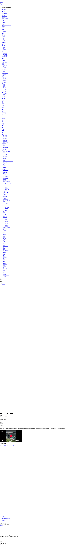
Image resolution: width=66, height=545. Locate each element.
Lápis (2, 150)
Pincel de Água (4, 31)
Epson (4, 256)
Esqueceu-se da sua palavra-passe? (4, 540)
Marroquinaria (5, 53)
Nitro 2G (4, 85)
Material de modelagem (4, 19)
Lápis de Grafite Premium (6, 181)
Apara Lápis (3, 59)
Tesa (3, 243)
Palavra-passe (2, 539)
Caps (4, 211)
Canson (3, 100)
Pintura (4, 145)
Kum (4, 270)
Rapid (2, 110)
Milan (4, 245)
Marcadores (3, 169)
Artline (3, 104)
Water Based (4, 87)
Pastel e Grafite (4, 10)
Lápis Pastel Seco (5, 157)
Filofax (3, 130)
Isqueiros (6, 187)
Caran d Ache (3, 97)
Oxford (3, 126)
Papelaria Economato (4, 191)
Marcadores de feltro (4, 72)
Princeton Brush (4, 112)
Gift (2, 51)
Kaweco (3, 125)
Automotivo (4, 79)
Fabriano (3, 127)
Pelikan (4, 247)
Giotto (2, 109)
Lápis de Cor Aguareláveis (6, 151)
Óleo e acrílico (3, 11)
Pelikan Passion (5, 269)
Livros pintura (3, 12)
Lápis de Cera (3, 36)
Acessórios (3, 18)
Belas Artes (4, 78)
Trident (3, 105)
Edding (4, 258)
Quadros (3, 64)
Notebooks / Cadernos (6, 50)
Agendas (4, 137)
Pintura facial (3, 22)
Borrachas (3, 63)
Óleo (2, 23)
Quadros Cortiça (5, 66)
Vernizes (3, 27)
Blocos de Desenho (4, 13)
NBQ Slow (4, 88)
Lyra (2, 116)
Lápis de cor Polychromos (5, 34)
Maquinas (3, 61)
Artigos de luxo (5, 54)
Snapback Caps (5, 93)
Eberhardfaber (3, 131)
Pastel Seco (3, 30)
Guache (3, 29)
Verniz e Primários (5, 77)
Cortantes (3, 58)
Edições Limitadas (5, 178)
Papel (2, 134)
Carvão (4, 41)
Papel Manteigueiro (4, 16)
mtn (2, 83)
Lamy (2, 119)
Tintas (2, 17)
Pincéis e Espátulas (4, 28)
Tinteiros (4, 47)
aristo (2, 111)
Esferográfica (3, 45)
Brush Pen (3, 70)
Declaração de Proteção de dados (6, 518)
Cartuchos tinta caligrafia (8, 183)
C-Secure (4, 266)
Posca (4, 231)
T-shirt (4, 94)
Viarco (2, 106)
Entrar (1, 541)
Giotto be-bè (3, 108)
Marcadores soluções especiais (7, 175)
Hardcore (4, 84)
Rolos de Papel (5, 140)
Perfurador (4, 149)
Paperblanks (4, 252)
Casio (2, 114)
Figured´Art (4, 265)
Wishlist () (1, 2)
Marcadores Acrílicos (5, 176)
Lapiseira (4, 180)
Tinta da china (3, 32)
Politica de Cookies (4, 517)
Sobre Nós (3, 516)
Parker (4, 260)
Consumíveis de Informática (6, 200)
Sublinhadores (3, 71)
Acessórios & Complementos (6, 227)
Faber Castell (3, 98)
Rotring (4, 249)
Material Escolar (4, 143)
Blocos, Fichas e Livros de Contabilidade (8, 204)
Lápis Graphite (3, 35)
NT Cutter (3, 103)
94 (5, 218)
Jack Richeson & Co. (5, 238)
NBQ (2, 132)
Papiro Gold (4, 273)
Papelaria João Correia (4, 117)
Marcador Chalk (5, 172)
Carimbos (4, 198)
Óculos (6, 190)
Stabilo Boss (3, 118)
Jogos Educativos (5, 147)
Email (1, 537)
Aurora (4, 232)
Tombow (3, 123)
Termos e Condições (4, 276)
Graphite (4, 40)
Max (2, 121)
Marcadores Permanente (5, 73)
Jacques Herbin (5, 271)
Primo (4, 240)
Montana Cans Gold (5, 228)
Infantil (3, 20)
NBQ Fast (4, 89)
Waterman (4, 261)
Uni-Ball (3, 107)
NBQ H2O (4, 91)
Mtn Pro (3, 76)
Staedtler (3, 115)
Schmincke (4, 263)
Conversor (4, 48)
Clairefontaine (3, 124)
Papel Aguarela (4, 9)
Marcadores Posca (4, 69)
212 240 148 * (2, 525)
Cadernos (3, 21)
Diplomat (4, 274)
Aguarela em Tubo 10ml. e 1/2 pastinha (6, 25)
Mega (5, 220)
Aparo (5, 185)
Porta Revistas (3, 60)
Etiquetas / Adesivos (4, 62)
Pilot (2, 122)
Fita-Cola (3, 57)
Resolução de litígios (4, 519)
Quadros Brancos (7, 202)
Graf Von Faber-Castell (6, 275)
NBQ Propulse (6, 225)
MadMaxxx (4, 86)
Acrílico (3, 24)
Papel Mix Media (5, 135)
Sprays (2, 205)
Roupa (2, 92)
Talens (2, 102)
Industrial (4, 80)
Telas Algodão (3, 26)
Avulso (3, 38)
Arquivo (4, 197)
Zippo (2, 120)
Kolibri (4, 254)
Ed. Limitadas (3, 96)
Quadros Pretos (5, 65)
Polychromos (5, 39)
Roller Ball (3, 44)
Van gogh (4, 234)
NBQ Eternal (6, 224)
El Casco (3, 129)
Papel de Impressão (5, 142)
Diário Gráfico (3, 15)
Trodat (4, 272)
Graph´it (4, 267)
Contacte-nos (3, 520)
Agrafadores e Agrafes (4, 56)
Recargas (4, 49)
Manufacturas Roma (4, 113)
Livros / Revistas (4, 82)
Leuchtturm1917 (5, 268)
